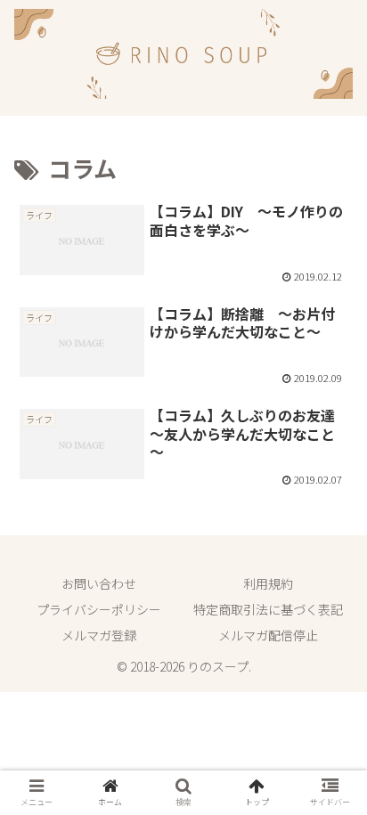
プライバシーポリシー (99, 609)
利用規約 (268, 583)
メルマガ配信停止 (268, 635)
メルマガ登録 (98, 635)
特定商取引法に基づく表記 (268, 609)
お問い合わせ (98, 583)
